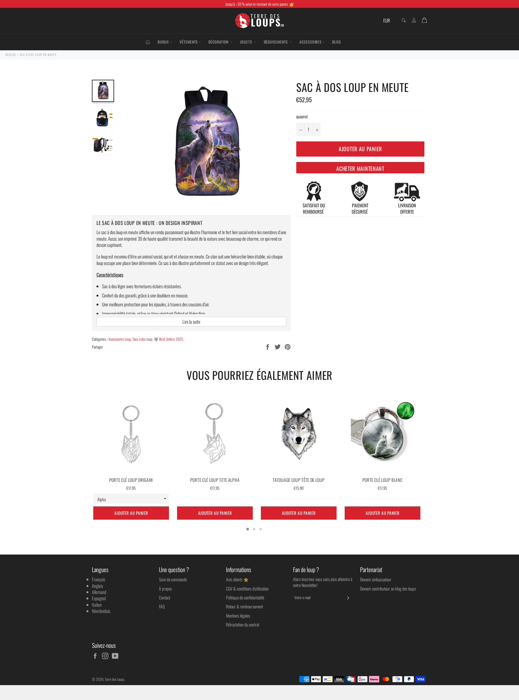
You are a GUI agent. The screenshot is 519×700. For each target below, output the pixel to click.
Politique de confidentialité (245, 597)
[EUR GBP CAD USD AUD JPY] (388, 21)
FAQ (162, 606)
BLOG (336, 42)
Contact (164, 597)
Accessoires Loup (119, 339)
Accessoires (311, 42)
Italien (97, 604)
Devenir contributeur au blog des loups (388, 588)
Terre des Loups (114, 679)
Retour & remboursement (244, 606)
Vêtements (188, 42)
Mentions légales (238, 615)
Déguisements (276, 42)
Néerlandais (101, 611)
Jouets (246, 42)
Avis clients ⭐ (237, 579)
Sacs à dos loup (142, 339)
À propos (165, 588)
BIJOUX (163, 42)
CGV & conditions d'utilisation (247, 588)
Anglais (97, 585)
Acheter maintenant (360, 168)
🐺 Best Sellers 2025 (168, 339)
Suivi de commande (173, 579)
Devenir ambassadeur (375, 579)
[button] (247, 529)
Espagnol (99, 598)
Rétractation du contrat (242, 624)
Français (98, 579)
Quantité (302, 117)
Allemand (99, 592)
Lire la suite (191, 321)
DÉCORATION (218, 42)
